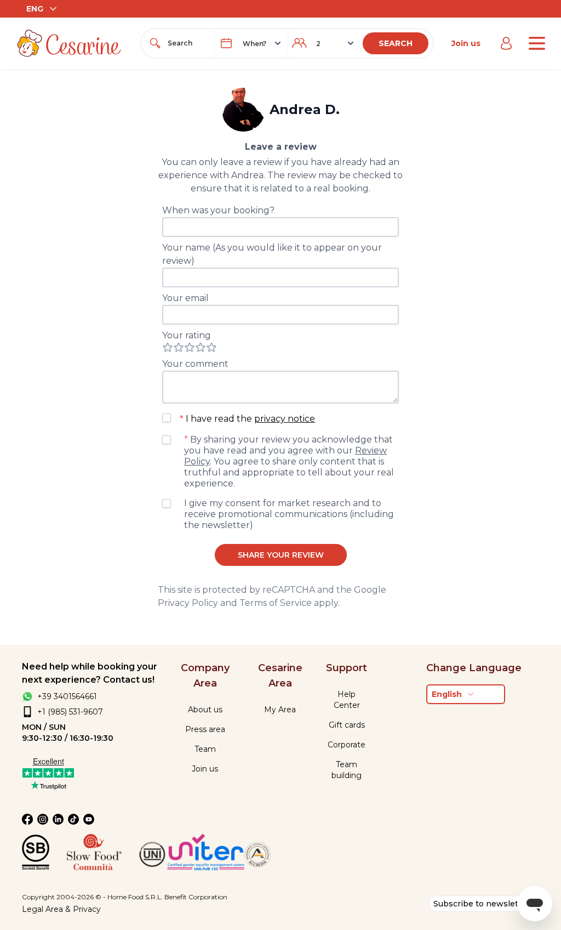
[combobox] (188, 43)
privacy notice (284, 418)
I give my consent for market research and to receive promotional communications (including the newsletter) (289, 514)
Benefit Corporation (195, 897)
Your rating (186, 335)
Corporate (346, 745)
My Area (280, 709)
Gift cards (347, 725)
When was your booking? (218, 210)
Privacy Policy (188, 603)
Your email (185, 298)
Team (205, 749)
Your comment (195, 364)
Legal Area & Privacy (61, 909)
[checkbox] (166, 417)
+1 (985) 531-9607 (70, 712)
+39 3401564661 (67, 696)
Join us (465, 43)
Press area (205, 729)
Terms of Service (275, 603)
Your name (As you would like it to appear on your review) (272, 254)
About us (205, 709)
